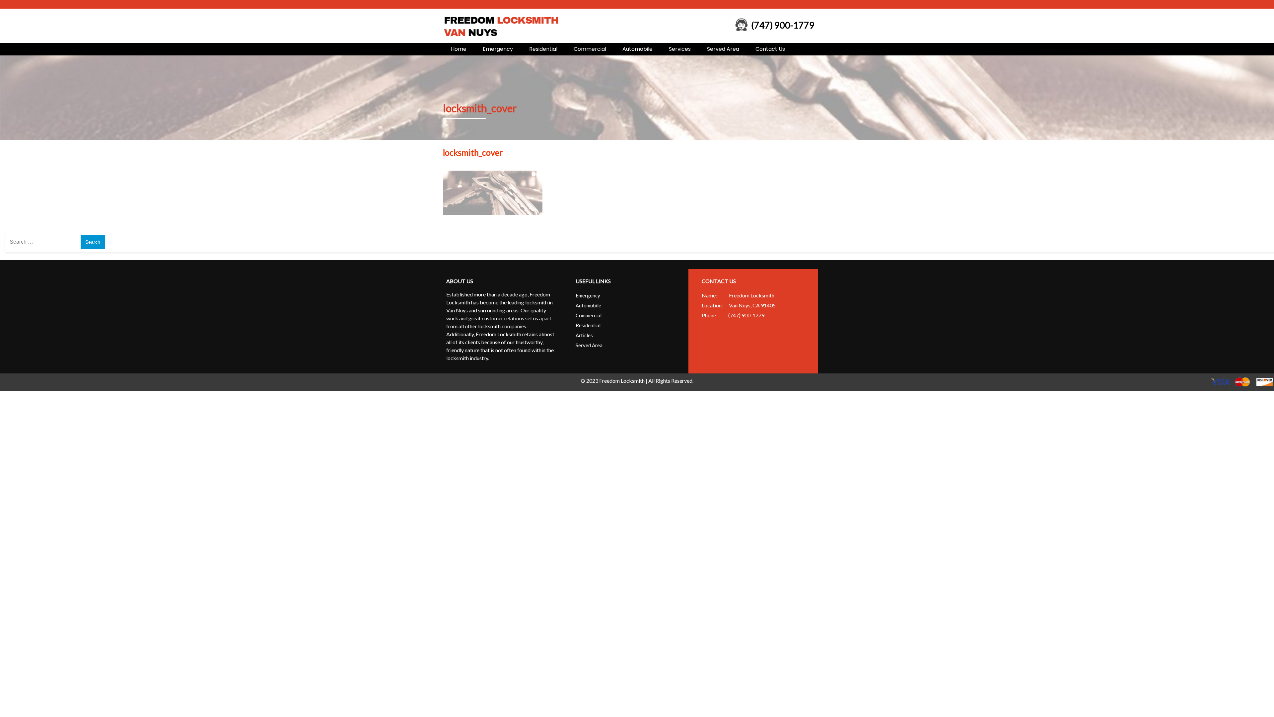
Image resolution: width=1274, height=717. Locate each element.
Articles (584, 335)
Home (458, 49)
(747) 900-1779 (782, 25)
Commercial (590, 49)
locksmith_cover (480, 108)
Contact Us (770, 49)
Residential (543, 49)
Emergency (498, 49)
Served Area (723, 49)
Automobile (637, 49)
